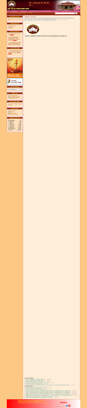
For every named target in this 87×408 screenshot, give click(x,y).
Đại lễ (10, 112)
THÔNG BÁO (24, 11)
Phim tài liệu (12, 110)
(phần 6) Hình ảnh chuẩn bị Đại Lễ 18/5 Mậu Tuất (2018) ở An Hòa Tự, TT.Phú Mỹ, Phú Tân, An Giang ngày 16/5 (48, 390)
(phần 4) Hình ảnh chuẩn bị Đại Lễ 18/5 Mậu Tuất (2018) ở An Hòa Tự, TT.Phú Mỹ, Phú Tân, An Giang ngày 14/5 (48, 392)
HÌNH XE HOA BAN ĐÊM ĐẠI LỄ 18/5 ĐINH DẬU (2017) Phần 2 (39, 396)
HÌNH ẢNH (27, 16)
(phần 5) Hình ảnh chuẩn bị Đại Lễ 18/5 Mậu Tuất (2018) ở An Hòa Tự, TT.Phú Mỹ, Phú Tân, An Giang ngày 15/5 (48, 391)
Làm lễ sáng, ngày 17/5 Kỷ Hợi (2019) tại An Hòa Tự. (36, 387)
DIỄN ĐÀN (76, 11)
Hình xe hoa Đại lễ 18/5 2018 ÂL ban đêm (34, 388)
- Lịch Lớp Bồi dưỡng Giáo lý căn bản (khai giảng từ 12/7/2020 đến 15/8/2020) (14, 51)
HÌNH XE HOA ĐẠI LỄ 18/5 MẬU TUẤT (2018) (36, 389)
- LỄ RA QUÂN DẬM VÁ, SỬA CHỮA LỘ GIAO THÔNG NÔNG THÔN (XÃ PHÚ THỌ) (14, 34)
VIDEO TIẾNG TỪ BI (14, 97)
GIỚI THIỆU (14, 11)
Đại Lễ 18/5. (33, 16)
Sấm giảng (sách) (13, 95)
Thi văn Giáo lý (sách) (14, 96)
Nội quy (11, 28)
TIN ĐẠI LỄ (56, 11)
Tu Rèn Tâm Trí (13, 113)
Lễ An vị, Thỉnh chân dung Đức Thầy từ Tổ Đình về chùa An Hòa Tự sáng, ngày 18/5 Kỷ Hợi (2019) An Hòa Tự (48, 385)
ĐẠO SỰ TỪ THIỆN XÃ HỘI (45, 11)
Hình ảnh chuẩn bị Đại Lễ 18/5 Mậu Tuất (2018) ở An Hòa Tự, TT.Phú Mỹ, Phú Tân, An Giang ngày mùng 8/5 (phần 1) (49, 395)
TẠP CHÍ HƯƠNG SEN (66, 11)
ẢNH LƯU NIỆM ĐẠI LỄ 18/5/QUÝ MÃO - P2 (35, 380)
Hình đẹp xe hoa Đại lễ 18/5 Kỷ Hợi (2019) (34, 383)
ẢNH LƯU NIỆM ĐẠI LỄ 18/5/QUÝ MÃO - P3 (35, 379)
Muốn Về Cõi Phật (13, 114)
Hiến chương (12, 25)
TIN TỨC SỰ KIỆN (33, 11)
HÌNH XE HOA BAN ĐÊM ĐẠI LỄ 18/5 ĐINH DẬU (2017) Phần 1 (39, 397)
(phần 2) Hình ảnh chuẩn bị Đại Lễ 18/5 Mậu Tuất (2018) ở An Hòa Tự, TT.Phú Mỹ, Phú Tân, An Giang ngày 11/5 (48, 394)
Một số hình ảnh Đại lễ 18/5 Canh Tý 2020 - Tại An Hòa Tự (37, 382)
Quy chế (11, 27)
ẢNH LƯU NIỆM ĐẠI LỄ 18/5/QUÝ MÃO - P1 (35, 381)
